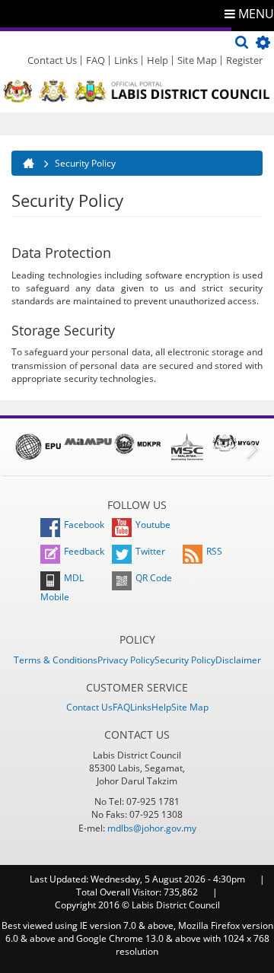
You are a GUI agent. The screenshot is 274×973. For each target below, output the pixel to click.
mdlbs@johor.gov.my (151, 828)
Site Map (197, 60)
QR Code (153, 577)
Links (126, 60)
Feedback (84, 551)
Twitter (150, 551)
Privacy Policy (126, 659)
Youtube (152, 524)
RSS (214, 551)
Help (157, 60)
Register (244, 60)
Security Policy (185, 659)
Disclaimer (238, 659)
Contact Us (52, 60)
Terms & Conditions (55, 659)
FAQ (95, 60)
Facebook (84, 524)
